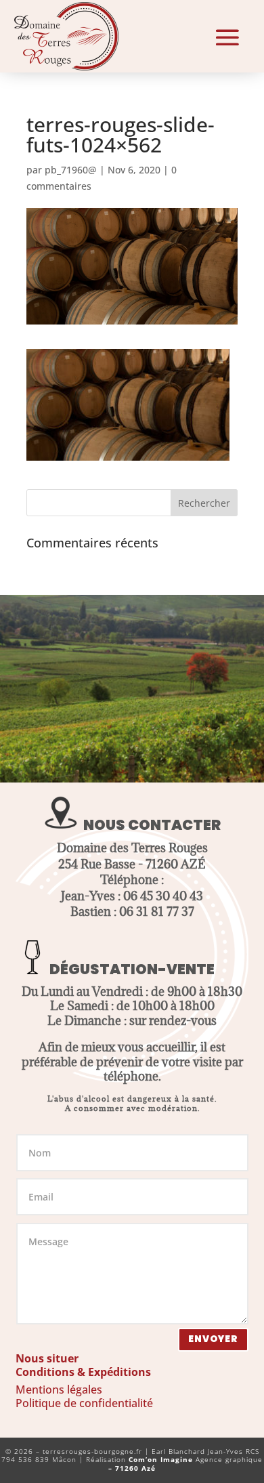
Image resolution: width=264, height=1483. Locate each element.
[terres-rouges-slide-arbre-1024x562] (132, 778)
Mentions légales (59, 1389)
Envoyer (213, 1339)
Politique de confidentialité (84, 1403)
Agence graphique (185, 1464)
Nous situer (47, 1358)
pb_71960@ (71, 169)
